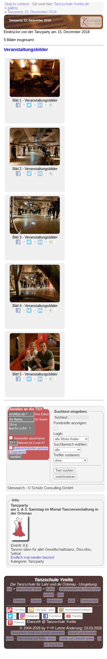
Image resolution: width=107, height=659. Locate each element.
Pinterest (19, 622)
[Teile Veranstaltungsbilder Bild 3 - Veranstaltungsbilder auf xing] (51, 242)
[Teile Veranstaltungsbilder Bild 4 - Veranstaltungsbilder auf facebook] (18, 310)
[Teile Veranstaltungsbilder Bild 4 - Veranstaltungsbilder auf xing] (51, 310)
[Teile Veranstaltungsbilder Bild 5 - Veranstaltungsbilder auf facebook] (18, 379)
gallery (12, 8)
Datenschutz (89, 600)
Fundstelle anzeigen (70, 423)
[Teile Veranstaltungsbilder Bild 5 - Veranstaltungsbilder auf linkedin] (40, 379)
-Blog (19, 609)
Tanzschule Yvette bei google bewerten (37, 633)
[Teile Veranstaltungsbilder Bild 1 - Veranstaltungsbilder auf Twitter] (29, 105)
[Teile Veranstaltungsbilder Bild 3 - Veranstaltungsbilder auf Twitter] (29, 242)
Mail (60, 595)
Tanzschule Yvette (29, 589)
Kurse (50, 589)
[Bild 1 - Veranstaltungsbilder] (34, 96)
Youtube (77, 615)
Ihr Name (41, 419)
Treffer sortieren (66, 455)
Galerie (36, 600)
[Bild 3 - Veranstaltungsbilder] (34, 233)
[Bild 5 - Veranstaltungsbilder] (34, 370)
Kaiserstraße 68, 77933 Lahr (79, 589)
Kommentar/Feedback (78, 609)
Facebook (55, 615)
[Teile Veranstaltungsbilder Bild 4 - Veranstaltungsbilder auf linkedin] (40, 310)
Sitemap (19, 600)
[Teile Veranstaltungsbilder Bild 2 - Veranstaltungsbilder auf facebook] (18, 173)
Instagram (32, 615)
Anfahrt (49, 595)
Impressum (54, 600)
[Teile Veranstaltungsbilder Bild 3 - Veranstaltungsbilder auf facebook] (18, 242)
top (9, 589)
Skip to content (17, 4)
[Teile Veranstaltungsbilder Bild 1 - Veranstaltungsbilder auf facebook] (18, 105)
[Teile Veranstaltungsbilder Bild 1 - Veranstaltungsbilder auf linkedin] (40, 105)
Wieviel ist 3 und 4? (31, 443)
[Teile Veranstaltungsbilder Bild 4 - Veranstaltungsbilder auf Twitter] (29, 310)
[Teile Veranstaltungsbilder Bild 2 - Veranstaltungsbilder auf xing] (51, 173)
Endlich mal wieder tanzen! (32, 557)
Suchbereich (64, 444)
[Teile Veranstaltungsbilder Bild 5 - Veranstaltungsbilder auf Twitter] (29, 379)
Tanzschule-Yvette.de (71, 4)
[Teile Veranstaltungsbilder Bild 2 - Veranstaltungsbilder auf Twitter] (29, 173)
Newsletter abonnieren (29, 438)
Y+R (50, 628)
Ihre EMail (41, 414)
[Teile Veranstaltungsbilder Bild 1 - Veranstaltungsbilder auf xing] (51, 105)
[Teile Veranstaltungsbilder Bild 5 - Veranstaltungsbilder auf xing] (51, 379)
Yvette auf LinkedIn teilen (77, 638)
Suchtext (61, 412)
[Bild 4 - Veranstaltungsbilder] (34, 302)
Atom (52, 609)
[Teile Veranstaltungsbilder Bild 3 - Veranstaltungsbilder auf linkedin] (40, 242)
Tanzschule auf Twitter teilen (36, 638)
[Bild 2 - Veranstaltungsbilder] (34, 165)
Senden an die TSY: (26, 409)
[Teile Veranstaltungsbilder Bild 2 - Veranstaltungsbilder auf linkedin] (40, 173)
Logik (58, 434)
